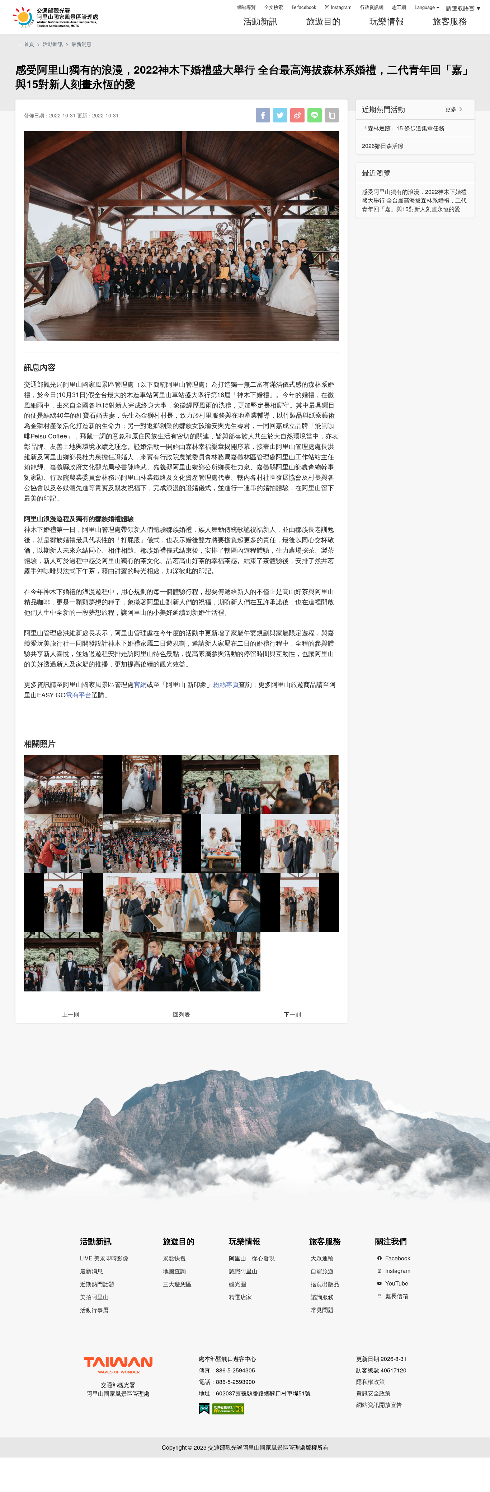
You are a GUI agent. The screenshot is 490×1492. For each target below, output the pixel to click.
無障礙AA (228, 1408)
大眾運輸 (322, 1258)
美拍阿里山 (94, 1297)
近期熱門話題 (97, 1284)
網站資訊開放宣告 (379, 1404)
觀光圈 (237, 1284)
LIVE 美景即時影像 (104, 1258)
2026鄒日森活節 (383, 145)
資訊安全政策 (373, 1393)
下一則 (292, 1014)
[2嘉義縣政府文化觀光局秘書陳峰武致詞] (63, 902)
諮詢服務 (322, 1297)
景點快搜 (174, 1258)
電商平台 (78, 694)
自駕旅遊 (322, 1271)
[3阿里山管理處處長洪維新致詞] (142, 902)
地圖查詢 (174, 1271)
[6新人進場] (63, 961)
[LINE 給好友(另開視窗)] (314, 115)
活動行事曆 (94, 1310)
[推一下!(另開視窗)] (280, 115)
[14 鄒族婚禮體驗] (142, 843)
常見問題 (322, 1310)
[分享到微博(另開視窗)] (297, 115)
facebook (306, 7)
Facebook (397, 1258)
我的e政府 (204, 1408)
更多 (451, 109)
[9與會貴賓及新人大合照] (63, 784)
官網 (140, 684)
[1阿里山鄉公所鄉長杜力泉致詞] (299, 843)
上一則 (70, 1014)
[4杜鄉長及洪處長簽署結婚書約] (221, 902)
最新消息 (81, 43)
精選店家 (240, 1297)
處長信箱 (396, 1296)
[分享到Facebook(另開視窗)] (263, 115)
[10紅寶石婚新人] (142, 784)
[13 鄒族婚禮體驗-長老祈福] (63, 843)
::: (229, 7)
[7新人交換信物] (142, 961)
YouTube (396, 1283)
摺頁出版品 (325, 1284)
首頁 (29, 43)
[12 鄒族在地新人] (299, 784)
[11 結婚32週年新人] (221, 784)
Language (425, 7)
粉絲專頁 (226, 684)
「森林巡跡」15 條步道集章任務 (403, 128)
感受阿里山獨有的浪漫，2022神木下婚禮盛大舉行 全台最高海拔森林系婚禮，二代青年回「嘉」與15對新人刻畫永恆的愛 (414, 200)
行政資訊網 (371, 7)
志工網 (399, 7)
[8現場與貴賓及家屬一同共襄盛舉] (221, 961)
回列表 (181, 1014)
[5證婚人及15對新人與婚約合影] (299, 902)
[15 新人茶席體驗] (221, 843)
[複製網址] (332, 115)
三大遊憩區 (177, 1284)
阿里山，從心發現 (252, 1258)
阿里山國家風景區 (64, 17)
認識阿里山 (243, 1271)
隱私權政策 (370, 1381)
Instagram (341, 7)
